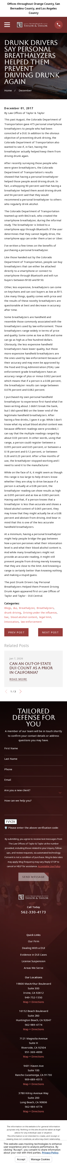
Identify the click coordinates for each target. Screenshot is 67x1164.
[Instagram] (37, 921)
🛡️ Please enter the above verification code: (31, 827)
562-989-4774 (33, 1024)
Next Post (50, 632)
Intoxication (11, 621)
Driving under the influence (40, 612)
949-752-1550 (33, 997)
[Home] (32, 24)
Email (7, 779)
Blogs (7, 608)
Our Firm (33, 941)
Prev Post (16, 632)
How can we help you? (18, 800)
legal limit (45, 617)
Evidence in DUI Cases (33, 954)
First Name (11, 748)
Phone (8, 769)
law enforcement (31, 621)
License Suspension (33, 961)
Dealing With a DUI (33, 948)
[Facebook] (29, 921)
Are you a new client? (17, 790)
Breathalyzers (45, 608)
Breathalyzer (27, 608)
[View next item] (20, 691)
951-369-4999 (33, 1052)
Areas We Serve (33, 968)
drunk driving (12, 612)
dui (15, 608)
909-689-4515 (33, 1079)
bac (6, 617)
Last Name (10, 758)
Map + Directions (33, 1002)
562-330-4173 (33, 912)
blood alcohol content (24, 617)
